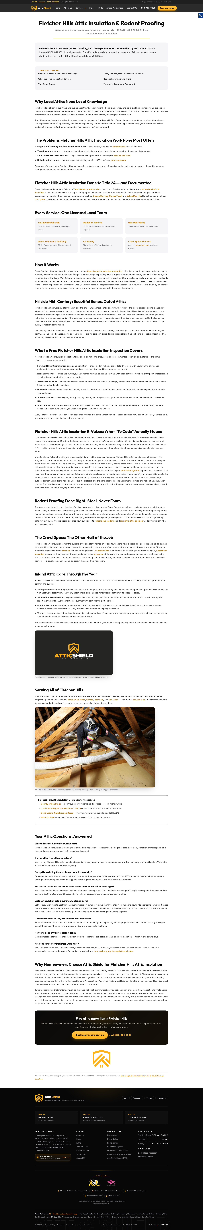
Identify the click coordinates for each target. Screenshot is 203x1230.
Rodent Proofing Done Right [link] (117, 79)
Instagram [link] (168, 2)
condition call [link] (118, 146)
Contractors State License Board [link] (57, 813)
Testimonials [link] (81, 1154)
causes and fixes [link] (122, 156)
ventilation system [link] (130, 470)
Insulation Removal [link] (92, 222)
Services (81, 8)
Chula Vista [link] (131, 1214)
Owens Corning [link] (100, 196)
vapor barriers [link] (142, 245)
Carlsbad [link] (114, 1214)
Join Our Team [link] (82, 1147)
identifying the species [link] (131, 521)
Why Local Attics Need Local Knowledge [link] (58, 74)
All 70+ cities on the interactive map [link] (63, 1214)
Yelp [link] (143, 2)
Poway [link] (145, 1214)
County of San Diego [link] (51, 804)
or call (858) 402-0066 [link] (119, 1035)
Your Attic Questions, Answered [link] (119, 84)
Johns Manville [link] (134, 196)
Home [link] (57, 8)
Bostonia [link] (99, 700)
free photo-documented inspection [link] (104, 271)
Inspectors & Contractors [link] (117, 1150)
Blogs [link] (92, 8)
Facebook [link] (150, 2)
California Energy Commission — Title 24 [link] (61, 808)
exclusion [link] (98, 554)
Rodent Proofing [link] (136, 222)
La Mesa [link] (81, 700)
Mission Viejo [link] (124, 1217)
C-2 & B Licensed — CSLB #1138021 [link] (45, 2)
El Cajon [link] (72, 700)
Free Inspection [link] (167, 8)
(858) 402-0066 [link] (148, 8)
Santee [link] (89, 700)
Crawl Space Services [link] (139, 241)
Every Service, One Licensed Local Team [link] (123, 74)
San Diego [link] (113, 700)
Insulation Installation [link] (49, 222)
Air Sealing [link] (88, 241)
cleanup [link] (66, 550)
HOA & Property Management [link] (119, 1154)
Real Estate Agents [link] (115, 1147)
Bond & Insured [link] (82, 1150)
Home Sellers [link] (112, 1139)
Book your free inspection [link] (90, 1035)
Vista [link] (165, 1214)
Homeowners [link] (112, 1135)
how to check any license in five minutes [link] (113, 951)
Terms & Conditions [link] (84, 1225)
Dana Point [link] (146, 1217)
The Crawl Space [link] (46, 84)
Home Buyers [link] (112, 1143)
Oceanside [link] (122, 1214)
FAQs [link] (100, 8)
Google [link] (159, 2)
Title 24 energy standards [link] (86, 189)
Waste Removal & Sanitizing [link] (52, 241)
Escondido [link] (106, 1214)
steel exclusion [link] (118, 160)
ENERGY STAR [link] (48, 817)
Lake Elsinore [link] (89, 1217)
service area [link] (139, 700)
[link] (41, 8)
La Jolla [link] (139, 1214)
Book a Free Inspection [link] (147, 1153)
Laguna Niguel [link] (135, 1217)
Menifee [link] (80, 1217)
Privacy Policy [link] (71, 1225)
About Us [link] (68, 8)
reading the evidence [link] (105, 521)
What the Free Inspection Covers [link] (54, 79)
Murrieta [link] (73, 1217)
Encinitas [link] (159, 1214)
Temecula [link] (65, 1217)
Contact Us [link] (132, 8)
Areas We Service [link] (114, 8)
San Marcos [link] (39, 1217)
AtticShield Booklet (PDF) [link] (117, 1158)
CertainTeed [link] (115, 196)
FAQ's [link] (78, 1143)
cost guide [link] (40, 199)
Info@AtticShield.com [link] (70, 2)
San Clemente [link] (114, 1217)
